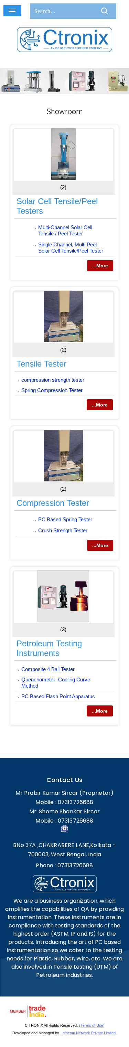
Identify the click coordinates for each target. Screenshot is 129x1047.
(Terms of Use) (92, 1025)
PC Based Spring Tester (65, 519)
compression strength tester (52, 380)
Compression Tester (53, 503)
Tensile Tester (41, 363)
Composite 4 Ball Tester (48, 669)
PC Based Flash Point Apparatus (58, 696)
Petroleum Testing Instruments (49, 648)
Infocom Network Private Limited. (89, 1033)
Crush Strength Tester (62, 530)
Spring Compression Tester (52, 390)
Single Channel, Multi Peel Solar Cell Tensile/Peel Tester (70, 248)
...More (100, 265)
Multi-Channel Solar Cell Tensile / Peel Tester (65, 230)
